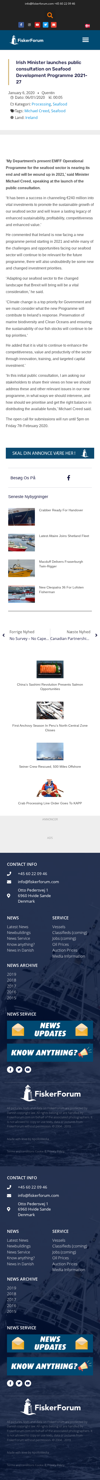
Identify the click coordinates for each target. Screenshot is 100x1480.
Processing (41, 104)
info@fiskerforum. (36, 4)
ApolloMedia (40, 1139)
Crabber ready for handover (61, 510)
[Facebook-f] (10, 1069)
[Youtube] (37, 25)
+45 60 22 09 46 (64, 4)
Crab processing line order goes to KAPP (50, 803)
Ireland (31, 117)
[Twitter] (45, 25)
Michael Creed (36, 110)
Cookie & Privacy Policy (49, 1151)
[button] (50, 15)
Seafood (60, 104)
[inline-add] (50, 452)
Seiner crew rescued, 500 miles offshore (50, 766)
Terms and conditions (20, 1151)
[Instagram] (29, 25)
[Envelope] (54, 25)
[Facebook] (21, 25)
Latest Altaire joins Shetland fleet (64, 536)
